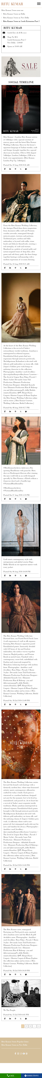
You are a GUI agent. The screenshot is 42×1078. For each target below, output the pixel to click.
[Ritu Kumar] (12, 4)
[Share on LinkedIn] (10, 169)
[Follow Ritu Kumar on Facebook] (15, 1054)
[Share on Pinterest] (15, 169)
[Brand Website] (26, 1054)
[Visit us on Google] (21, 1054)
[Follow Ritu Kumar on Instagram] (18, 1054)
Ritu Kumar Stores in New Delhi (14, 1045)
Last (39, 1026)
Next (34, 1026)
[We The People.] (21, 993)
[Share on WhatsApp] (25, 169)
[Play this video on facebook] (21, 308)
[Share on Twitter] (20, 169)
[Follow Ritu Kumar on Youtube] (23, 1054)
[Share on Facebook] (4, 169)
